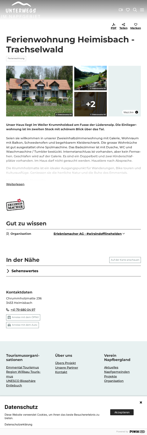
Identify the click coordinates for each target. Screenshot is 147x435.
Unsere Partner (66, 367)
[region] (124, 91)
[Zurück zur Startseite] (21, 10)
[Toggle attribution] (136, 112)
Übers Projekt (65, 363)
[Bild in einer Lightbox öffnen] (39, 91)
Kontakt (61, 372)
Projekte (110, 376)
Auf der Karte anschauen (125, 259)
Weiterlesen (15, 184)
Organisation (114, 381)
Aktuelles (111, 367)
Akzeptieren (122, 412)
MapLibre (129, 112)
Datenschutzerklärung (18, 424)
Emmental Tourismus (22, 367)
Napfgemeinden (117, 372)
